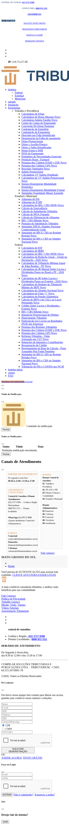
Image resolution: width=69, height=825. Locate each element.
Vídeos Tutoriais (10, 607)
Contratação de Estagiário (35, 129)
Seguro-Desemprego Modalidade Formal (43, 190)
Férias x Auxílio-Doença (34, 144)
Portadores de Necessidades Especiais (41, 156)
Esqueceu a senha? (45, 794)
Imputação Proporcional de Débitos (40, 314)
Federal (19, 92)
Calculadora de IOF (31, 247)
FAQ (10, 375)
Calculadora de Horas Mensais (40, 117)
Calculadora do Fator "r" (37, 293)
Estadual (19, 95)
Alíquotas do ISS (30, 199)
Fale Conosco (8, 595)
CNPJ (9, 728)
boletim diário (15, 369)
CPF (8, 725)
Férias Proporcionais (32, 141)
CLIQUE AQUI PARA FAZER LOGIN (34, 575)
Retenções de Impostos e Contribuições (42, 342)
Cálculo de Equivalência (34, 208)
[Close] (2, 401)
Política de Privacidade (13, 598)
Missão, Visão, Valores (13, 604)
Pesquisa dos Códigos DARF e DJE (43, 162)
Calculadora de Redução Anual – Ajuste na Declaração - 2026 (44, 258)
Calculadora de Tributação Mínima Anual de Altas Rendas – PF (43, 265)
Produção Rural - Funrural (35, 159)
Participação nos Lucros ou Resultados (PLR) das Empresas (41, 322)
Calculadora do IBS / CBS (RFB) (42, 205)
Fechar (6, 429)
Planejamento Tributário (34, 317)
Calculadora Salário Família (39, 120)
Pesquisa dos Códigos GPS (39, 165)
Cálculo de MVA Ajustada (35, 214)
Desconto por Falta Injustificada (38, 135)
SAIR (5, 822)
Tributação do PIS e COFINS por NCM (42, 366)
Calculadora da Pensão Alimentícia (39, 296)
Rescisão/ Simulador (35, 168)
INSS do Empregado (32, 153)
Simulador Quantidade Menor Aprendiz (42, 193)
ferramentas (14, 107)
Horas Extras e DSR (32, 150)
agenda (12, 101)
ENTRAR (7, 795)
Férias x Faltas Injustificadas (36, 147)
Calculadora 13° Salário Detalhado (39, 174)
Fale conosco (48, 553)
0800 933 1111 (39, 639)
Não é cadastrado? (23, 794)
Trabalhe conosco (10, 601)
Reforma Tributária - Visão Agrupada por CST (35, 338)
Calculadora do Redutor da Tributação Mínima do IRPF (41, 286)
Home (11, 566)
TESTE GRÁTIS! (32, 757)
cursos (11, 372)
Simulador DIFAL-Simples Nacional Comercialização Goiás (40, 228)
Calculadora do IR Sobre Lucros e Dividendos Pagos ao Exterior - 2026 (44, 280)
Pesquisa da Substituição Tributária (39, 223)
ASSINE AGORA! (11, 757)
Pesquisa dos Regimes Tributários (39, 327)
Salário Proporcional (32, 171)
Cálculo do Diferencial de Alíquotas (40, 217)
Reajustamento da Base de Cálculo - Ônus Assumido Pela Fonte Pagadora (43, 350)
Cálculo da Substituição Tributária (39, 211)
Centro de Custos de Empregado (38, 123)
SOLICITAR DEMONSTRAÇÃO (18, 750)
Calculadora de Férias (32, 113)
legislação (13, 104)
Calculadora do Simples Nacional (42, 290)
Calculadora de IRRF (32, 250)
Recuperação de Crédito (34, 345)
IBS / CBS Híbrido (34, 220)
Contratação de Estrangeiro (35, 132)
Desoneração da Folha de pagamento (40, 138)
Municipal (20, 98)
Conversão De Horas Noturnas (37, 126)
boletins (12, 89)
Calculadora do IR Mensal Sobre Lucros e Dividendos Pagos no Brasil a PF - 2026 (43, 272)
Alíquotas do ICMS (31, 202)
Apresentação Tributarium (15, 611)
